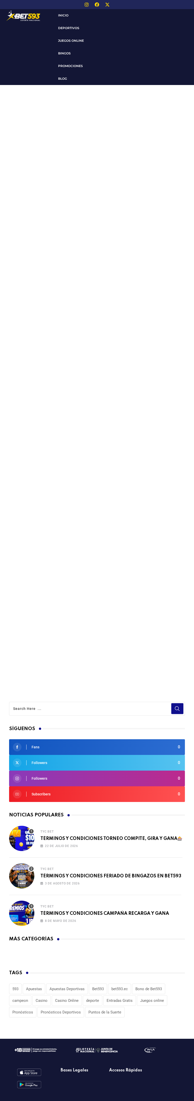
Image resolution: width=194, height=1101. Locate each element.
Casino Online (67, 1000)
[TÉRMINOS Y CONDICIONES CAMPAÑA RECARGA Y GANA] (21, 913)
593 (15, 989)
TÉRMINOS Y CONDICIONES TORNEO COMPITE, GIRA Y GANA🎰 (111, 838)
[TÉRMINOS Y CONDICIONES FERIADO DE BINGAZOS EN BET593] (21, 875)
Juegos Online (71, 41)
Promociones (70, 66)
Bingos (64, 53)
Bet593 (98, 989)
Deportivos (68, 28)
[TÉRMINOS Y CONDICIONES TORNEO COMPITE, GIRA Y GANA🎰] (21, 838)
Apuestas (34, 989)
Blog (62, 78)
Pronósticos (22, 1012)
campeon (20, 1000)
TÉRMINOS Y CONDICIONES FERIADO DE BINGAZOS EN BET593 (110, 876)
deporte (92, 1000)
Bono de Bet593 (148, 989)
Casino (41, 1000)
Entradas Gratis (120, 1000)
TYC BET (47, 831)
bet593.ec (119, 989)
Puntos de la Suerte (104, 1012)
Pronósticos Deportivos (61, 1012)
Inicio (63, 15)
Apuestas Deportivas (67, 989)
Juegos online (152, 1000)
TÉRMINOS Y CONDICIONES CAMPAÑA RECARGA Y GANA (104, 913)
